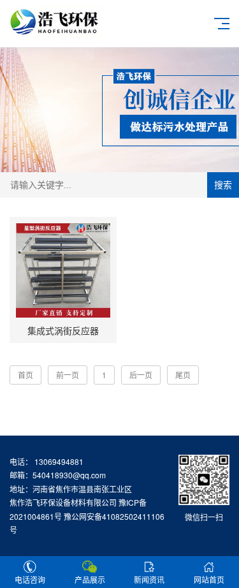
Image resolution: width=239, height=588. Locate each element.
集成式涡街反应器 (63, 330)
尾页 (183, 374)
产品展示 (90, 579)
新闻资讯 (149, 579)
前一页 (67, 374)
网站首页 (209, 579)
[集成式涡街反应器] (63, 270)
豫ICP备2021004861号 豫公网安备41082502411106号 (87, 516)
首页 (25, 374)
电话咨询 (30, 579)
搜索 (223, 185)
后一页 (140, 374)
